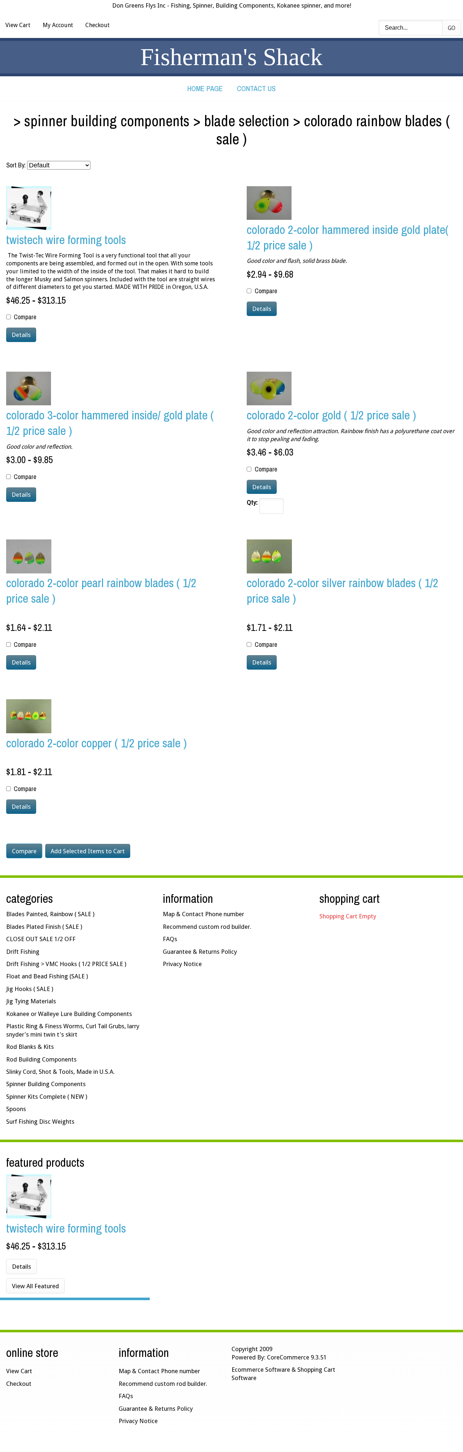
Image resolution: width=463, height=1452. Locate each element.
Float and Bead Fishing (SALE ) (47, 976)
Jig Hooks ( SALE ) (29, 988)
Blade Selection (246, 121)
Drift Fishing (22, 951)
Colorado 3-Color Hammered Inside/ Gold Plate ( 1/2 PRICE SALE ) (110, 423)
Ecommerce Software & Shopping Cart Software (283, 1373)
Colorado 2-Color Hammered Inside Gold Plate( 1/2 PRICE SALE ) (348, 237)
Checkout (97, 25)
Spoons (16, 1109)
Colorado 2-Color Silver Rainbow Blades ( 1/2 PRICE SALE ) (342, 590)
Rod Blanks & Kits (30, 1046)
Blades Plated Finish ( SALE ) (44, 926)
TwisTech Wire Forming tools (66, 239)
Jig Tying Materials (31, 1001)
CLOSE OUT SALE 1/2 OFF (41, 939)
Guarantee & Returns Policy (200, 951)
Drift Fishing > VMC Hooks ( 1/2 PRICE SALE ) (66, 964)
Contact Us (256, 88)
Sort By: (16, 165)
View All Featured (35, 1286)
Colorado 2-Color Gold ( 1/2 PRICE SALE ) (331, 415)
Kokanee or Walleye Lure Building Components (69, 1013)
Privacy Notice (182, 964)
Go (451, 28)
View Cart (17, 25)
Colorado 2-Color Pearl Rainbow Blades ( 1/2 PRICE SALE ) (101, 590)
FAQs (170, 939)
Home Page (205, 88)
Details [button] (21, 334)
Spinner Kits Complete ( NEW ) (46, 1096)
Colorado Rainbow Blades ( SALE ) (333, 130)
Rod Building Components (41, 1059)
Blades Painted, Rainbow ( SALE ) (50, 914)
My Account (58, 25)
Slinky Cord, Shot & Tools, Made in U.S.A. (60, 1071)
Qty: (252, 502)
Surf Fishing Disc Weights (40, 1121)
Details (21, 1266)
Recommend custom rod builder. (207, 926)
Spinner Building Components (107, 121)
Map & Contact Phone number (203, 914)
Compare (25, 317)
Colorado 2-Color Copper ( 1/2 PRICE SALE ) (96, 743)
